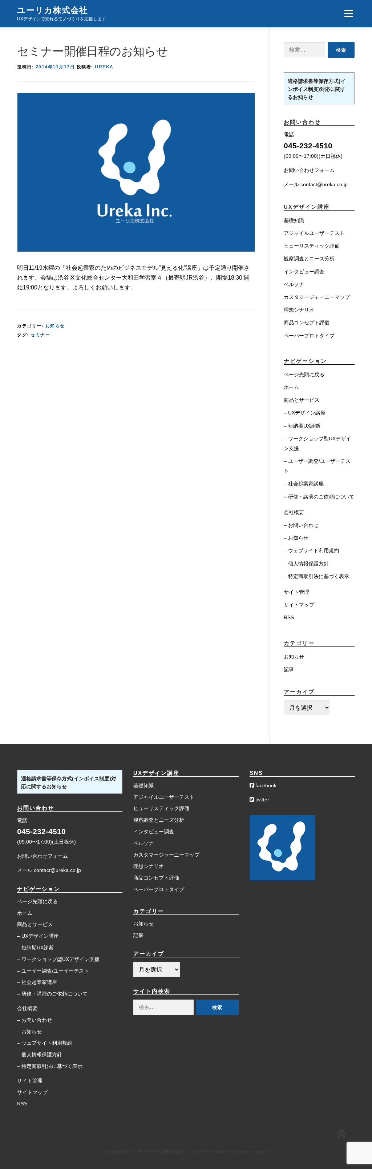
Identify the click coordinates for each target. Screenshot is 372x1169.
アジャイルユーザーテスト (314, 233)
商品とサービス (301, 400)
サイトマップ (299, 605)
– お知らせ (296, 538)
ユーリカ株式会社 (52, 10)
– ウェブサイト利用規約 (311, 550)
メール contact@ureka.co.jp (316, 184)
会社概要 (294, 512)
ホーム (291, 387)
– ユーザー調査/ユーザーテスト (53, 971)
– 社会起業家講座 (304, 484)
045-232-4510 (308, 145)
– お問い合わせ (301, 525)
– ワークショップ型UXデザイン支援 (58, 959)
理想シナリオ (299, 310)
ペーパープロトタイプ (309, 336)
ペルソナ (294, 284)
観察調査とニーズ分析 (309, 258)
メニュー (348, 14)
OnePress (201, 1151)
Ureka (104, 66)
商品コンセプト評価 (306, 322)
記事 (289, 669)
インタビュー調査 (304, 272)
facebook (265, 785)
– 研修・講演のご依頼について (319, 497)
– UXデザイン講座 (305, 413)
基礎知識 (294, 220)
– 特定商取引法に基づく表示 (316, 576)
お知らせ (55, 325)
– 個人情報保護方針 (306, 564)
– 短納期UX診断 (302, 426)
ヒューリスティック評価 (312, 246)
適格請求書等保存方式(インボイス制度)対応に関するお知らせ (316, 89)
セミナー (40, 334)
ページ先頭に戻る (304, 374)
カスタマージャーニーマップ (317, 297)
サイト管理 (296, 592)
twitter (261, 799)
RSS (289, 617)
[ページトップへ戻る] (341, 1135)
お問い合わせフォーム (309, 170)
